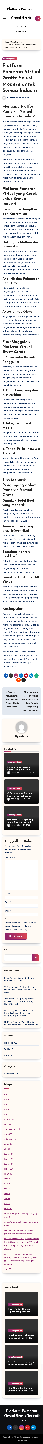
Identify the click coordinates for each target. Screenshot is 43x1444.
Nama (8, 894)
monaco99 (9, 1124)
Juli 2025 (8, 1049)
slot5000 (8, 1134)
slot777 (7, 1269)
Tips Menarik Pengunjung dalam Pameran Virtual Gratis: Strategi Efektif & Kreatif (19, 1001)
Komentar (10, 858)
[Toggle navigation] (4, 18)
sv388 (7, 1184)
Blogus (35, 1437)
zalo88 (7, 1179)
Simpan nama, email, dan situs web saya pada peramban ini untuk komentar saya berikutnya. (20, 926)
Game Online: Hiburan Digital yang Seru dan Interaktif (18, 769)
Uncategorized (9, 59)
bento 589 (8, 1169)
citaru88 (8, 1144)
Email (8, 902)
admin (12, 98)
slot (6, 1094)
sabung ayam (10, 1139)
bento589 (8, 1154)
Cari (6, 949)
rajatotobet (9, 1119)
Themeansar (21, 1440)
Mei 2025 (8, 1055)
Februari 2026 (10, 1043)
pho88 (7, 1149)
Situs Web (9, 911)
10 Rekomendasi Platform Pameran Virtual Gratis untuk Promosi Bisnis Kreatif (20, 990)
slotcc (7, 1104)
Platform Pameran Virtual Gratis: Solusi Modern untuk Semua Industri (21, 78)
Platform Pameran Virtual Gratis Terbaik (20, 18)
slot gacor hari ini (12, 1129)
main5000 (8, 1189)
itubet (7, 1099)
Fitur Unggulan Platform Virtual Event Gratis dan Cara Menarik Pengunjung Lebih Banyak (18, 1013)
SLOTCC (8, 1208)
